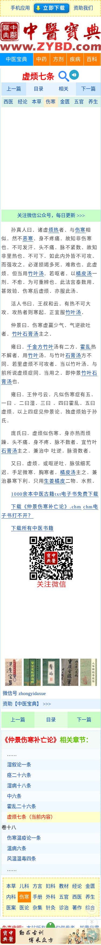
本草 (36, 102)
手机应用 (21, 8)
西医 (8, 102)
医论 (24, 908)
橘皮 (60, 481)
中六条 (14, 796)
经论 (22, 102)
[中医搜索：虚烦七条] (61, 76)
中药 (41, 59)
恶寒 (28, 238)
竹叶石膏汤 (25, 334)
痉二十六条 (19, 775)
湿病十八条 (19, 785)
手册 (37, 897)
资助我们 (83, 8)
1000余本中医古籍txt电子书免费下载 (55, 494)
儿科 (24, 886)
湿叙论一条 (19, 764)
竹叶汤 (36, 273)
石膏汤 (73, 355)
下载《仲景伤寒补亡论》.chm (46, 506)
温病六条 (16, 848)
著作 (77, 908)
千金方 (35, 347)
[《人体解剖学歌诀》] (88, 684)
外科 (50, 897)
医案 (11, 908)
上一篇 (13, 89)
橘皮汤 (84, 273)
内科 (11, 897)
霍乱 (85, 347)
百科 (91, 59)
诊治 (64, 908)
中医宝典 (16, 59)
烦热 (53, 230)
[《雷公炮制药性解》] (32, 684)
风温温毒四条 (21, 858)
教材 (64, 886)
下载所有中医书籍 (32, 528)
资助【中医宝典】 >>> (27, 704)
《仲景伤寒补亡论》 (31, 740)
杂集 (37, 908)
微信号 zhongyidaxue (24, 693)
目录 (38, 89)
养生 (93, 102)
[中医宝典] (50, 49)
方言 (37, 886)
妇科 (50, 886)
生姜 (49, 481)
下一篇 (88, 89)
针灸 (50, 908)
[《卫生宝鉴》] (13, 684)
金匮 (65, 102)
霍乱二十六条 (21, 806)
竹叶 (48, 347)
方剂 (58, 59)
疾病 (75, 59)
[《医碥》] (51, 684)
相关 (63, 89)
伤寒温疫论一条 (24, 838)
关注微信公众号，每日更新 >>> (51, 215)
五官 (79, 102)
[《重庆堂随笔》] (70, 684)
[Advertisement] (50, 157)
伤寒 (50, 102)
